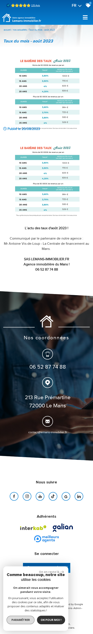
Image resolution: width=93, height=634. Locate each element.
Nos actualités (20, 29)
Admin (77, 608)
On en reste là (49, 572)
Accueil (7, 29)
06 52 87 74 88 (47, 367)
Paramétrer (20, 620)
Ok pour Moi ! (51, 620)
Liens (69, 608)
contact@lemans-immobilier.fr (47, 432)
